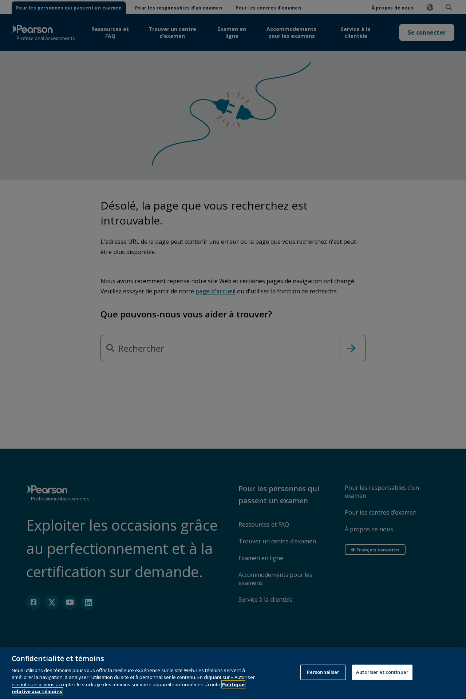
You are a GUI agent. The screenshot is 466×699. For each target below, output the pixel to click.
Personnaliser (323, 672)
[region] (233, 673)
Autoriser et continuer (382, 672)
